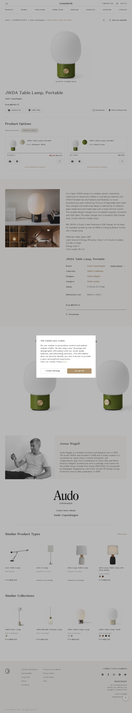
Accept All (79, 371)
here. (64, 362)
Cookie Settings (53, 371)
